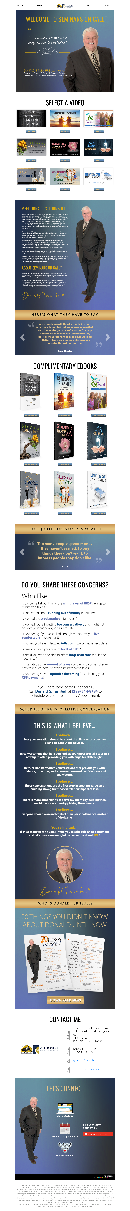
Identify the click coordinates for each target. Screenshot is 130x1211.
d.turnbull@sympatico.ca (85, 1069)
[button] (22, 337)
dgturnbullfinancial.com (85, 1060)
